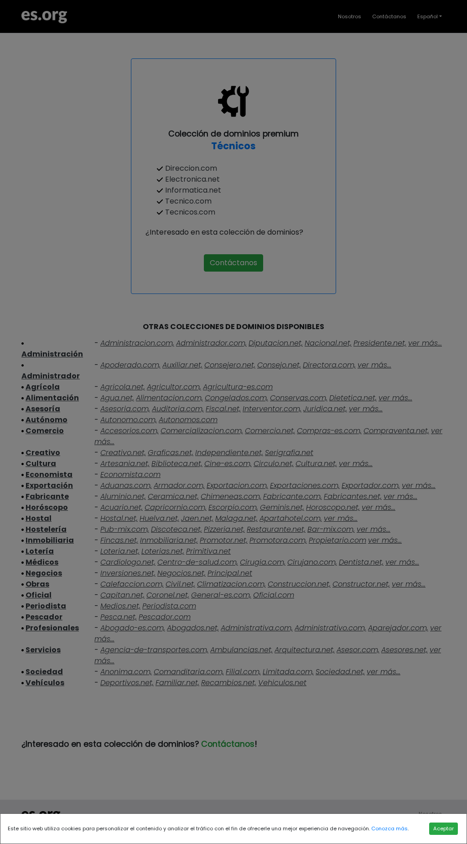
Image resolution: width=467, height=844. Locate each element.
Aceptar (443, 828)
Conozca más (389, 828)
